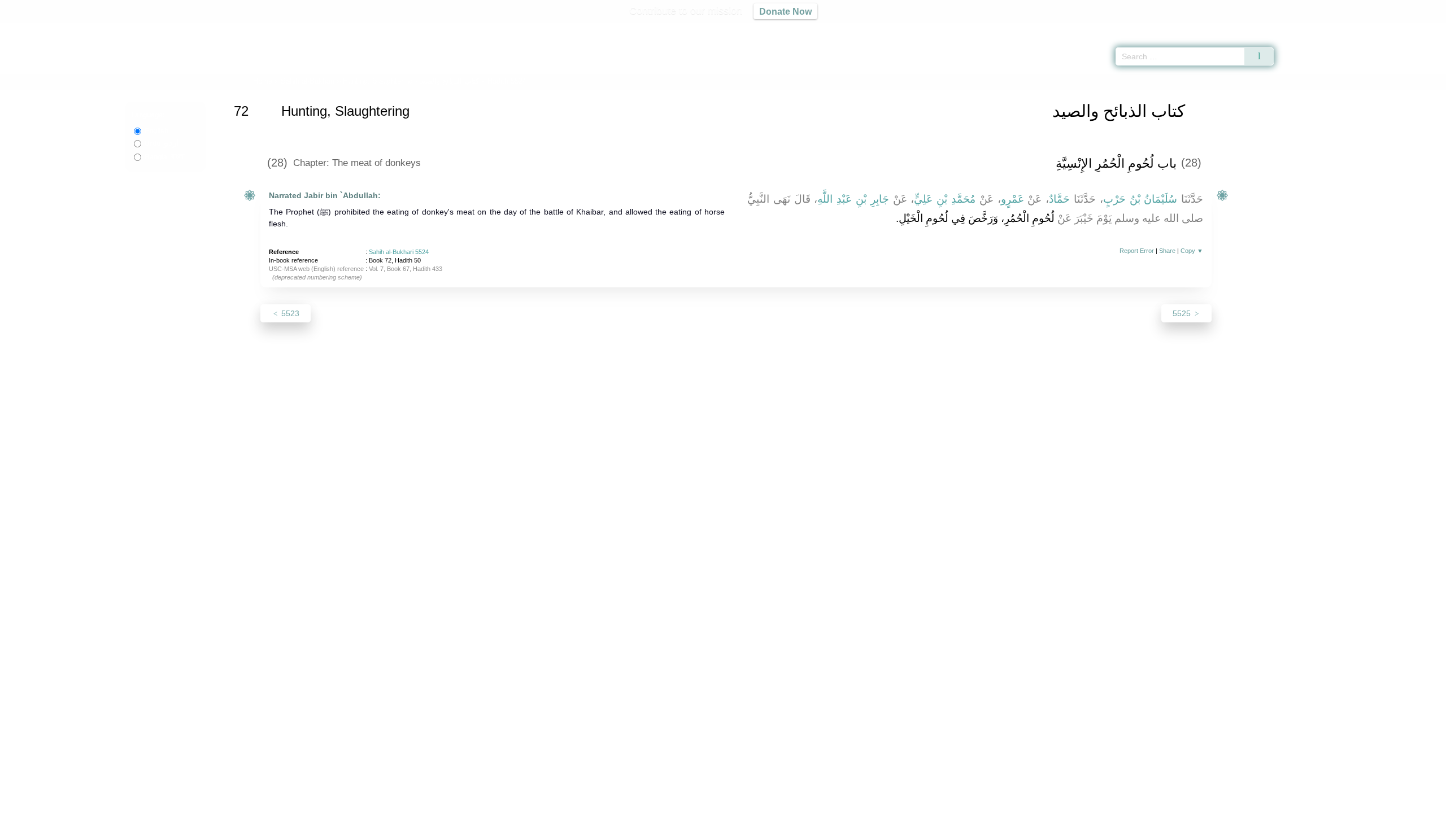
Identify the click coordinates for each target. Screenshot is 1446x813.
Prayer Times (1379, 28)
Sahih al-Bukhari (307, 81)
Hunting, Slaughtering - (412, 81)
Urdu (162, 143)
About (604, 802)
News (634, 802)
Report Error (1137, 250)
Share (1167, 250)
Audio (1418, 28)
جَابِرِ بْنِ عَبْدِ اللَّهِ (852, 199)
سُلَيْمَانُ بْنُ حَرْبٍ (1140, 199)
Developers (714, 802)
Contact (759, 802)
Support (668, 802)
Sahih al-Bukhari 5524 (399, 251)
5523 (289, 313)
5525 (1183, 313)
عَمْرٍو (1012, 199)
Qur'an (1305, 28)
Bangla (165, 157)
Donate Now (785, 11)
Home (262, 81)
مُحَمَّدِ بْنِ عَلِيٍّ (944, 199)
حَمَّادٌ (1059, 199)
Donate (796, 802)
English (156, 131)
